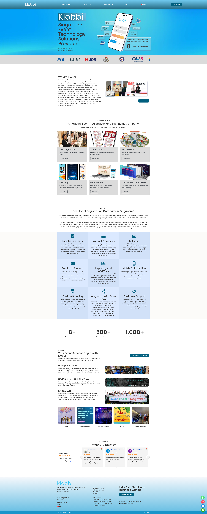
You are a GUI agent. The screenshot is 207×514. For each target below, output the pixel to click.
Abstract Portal (108, 4)
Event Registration (66, 4)
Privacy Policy (145, 512)
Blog (126, 4)
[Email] (203, 502)
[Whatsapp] (203, 497)
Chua (90, 450)
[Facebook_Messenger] (203, 506)
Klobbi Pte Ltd (64, 453)
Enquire (63, 192)
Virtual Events (87, 4)
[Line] (203, 510)
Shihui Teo (136, 450)
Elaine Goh (114, 450)
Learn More (64, 158)
